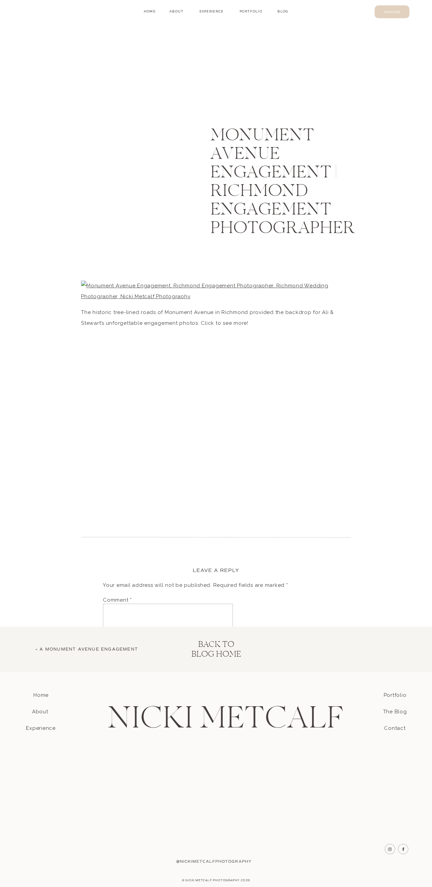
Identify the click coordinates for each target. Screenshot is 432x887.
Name (112, 702)
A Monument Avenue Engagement (88, 649)
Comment (117, 600)
